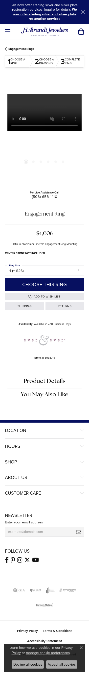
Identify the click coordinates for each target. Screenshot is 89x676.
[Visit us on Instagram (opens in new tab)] (19, 560)
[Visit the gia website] (19, 590)
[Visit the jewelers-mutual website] (44, 605)
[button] (81, 32)
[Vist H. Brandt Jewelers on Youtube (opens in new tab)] (35, 560)
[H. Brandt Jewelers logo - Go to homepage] (45, 31)
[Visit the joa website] (50, 590)
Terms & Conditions (57, 630)
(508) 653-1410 (44, 196)
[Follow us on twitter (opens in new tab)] (27, 560)
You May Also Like (44, 395)
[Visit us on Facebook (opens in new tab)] (7, 560)
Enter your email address (24, 522)
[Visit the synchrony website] (68, 590)
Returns (64, 306)
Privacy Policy (27, 630)
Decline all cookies (27, 664)
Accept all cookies (62, 664)
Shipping (25, 306)
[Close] (83, 12)
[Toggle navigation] (7, 31)
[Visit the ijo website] (35, 590)
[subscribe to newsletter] (78, 531)
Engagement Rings (21, 49)
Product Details (45, 381)
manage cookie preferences (48, 653)
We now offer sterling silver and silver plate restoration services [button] (45, 14)
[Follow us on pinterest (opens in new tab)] (13, 560)
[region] (44, 133)
